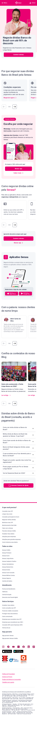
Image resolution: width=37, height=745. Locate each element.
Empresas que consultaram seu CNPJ (12, 622)
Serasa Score (5, 555)
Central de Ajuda (6, 594)
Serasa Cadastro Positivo (9, 561)
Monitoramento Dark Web (9, 525)
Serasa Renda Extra (7, 567)
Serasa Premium (6, 553)
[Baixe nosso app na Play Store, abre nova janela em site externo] (18, 652)
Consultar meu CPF (7, 511)
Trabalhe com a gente (8, 682)
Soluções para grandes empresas (11, 539)
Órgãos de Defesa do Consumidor (11, 679)
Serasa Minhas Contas (8, 575)
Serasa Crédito (6, 550)
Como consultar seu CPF (9, 608)
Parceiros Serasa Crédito (9, 531)
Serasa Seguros (6, 578)
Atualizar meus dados (8, 533)
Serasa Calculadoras (8, 564)
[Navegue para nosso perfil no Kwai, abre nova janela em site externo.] (34, 647)
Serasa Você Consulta (8, 572)
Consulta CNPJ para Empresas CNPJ (12, 625)
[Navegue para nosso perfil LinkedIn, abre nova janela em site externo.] (29, 647)
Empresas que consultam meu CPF (12, 619)
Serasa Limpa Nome (7, 558)
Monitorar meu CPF (7, 522)
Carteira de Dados (7, 581)
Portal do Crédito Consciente (10, 611)
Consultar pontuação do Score (10, 517)
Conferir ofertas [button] (18, 54)
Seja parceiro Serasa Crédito (10, 638)
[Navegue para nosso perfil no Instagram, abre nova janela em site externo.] (3, 647)
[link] (10, 97)
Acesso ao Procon (7, 676)
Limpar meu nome (7, 514)
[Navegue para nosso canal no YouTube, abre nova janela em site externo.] (13, 647)
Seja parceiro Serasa (7, 635)
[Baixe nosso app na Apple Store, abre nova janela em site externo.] (7, 652)
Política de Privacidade (8, 674)
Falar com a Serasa (7, 528)
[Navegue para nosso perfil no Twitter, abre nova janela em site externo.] (18, 647)
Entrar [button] (33, 3)
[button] (4, 107)
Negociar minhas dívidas (9, 519)
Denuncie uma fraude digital (10, 597)
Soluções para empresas (9, 536)
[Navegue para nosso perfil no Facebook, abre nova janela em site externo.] (23, 647)
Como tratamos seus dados (10, 542)
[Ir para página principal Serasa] (18, 2)
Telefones (4, 591)
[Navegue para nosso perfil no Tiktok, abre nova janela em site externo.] (8, 647)
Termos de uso (6, 627)
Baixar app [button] (18, 169)
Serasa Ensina (6, 569)
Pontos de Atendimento (8, 589)
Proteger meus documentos (10, 613)
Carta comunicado (7, 616)
